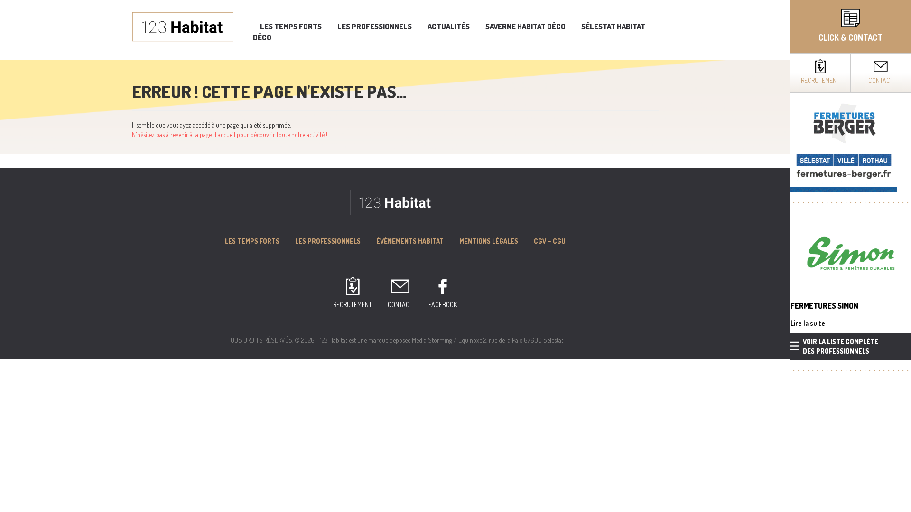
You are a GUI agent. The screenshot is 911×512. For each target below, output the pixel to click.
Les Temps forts (252, 241)
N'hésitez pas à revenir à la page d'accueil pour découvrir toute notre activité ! (229, 134)
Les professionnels (374, 26)
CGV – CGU (550, 241)
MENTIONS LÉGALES (488, 241)
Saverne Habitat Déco (525, 26)
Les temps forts (291, 26)
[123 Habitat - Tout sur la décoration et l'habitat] (183, 26)
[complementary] (850, 256)
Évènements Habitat (410, 241)
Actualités (449, 26)
